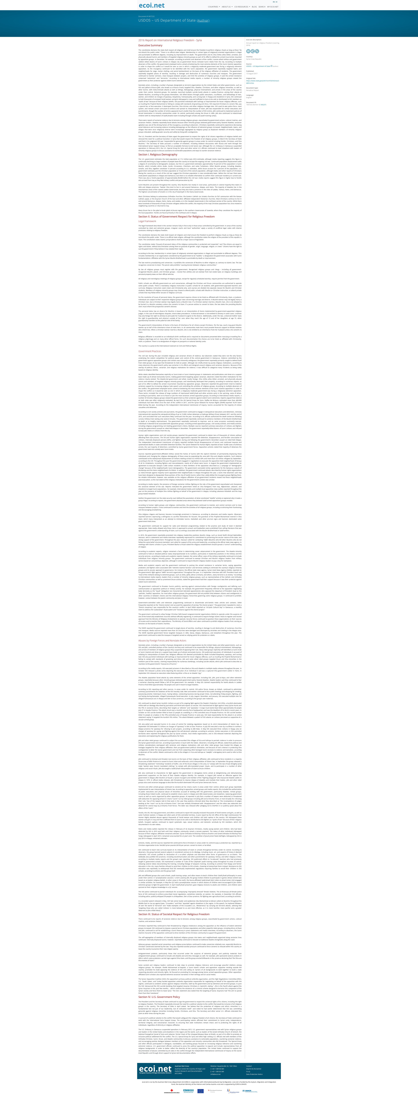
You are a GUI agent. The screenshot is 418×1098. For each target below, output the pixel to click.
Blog (254, 6)
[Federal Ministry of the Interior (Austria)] (215, 1091)
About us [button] (226, 6)
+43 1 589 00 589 (218, 1071)
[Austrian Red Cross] (172, 1091)
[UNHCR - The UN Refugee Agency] (250, 1091)
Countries (213, 6)
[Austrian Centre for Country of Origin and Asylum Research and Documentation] (188, 1091)
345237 (263, 105)
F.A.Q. (248, 1071)
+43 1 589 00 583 (218, 1069)
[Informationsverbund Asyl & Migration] (232, 1091)
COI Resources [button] (241, 6)
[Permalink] (257, 51)
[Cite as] (248, 51)
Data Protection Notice (254, 1074)
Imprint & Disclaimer (253, 1069)
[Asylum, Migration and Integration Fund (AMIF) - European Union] (200, 1091)
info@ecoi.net (216, 1074)
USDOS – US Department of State (258, 66)
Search (262, 6)
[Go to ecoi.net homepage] (152, 5)
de (276, 2)
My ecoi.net (272, 6)
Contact (249, 1066)
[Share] (253, 51)
